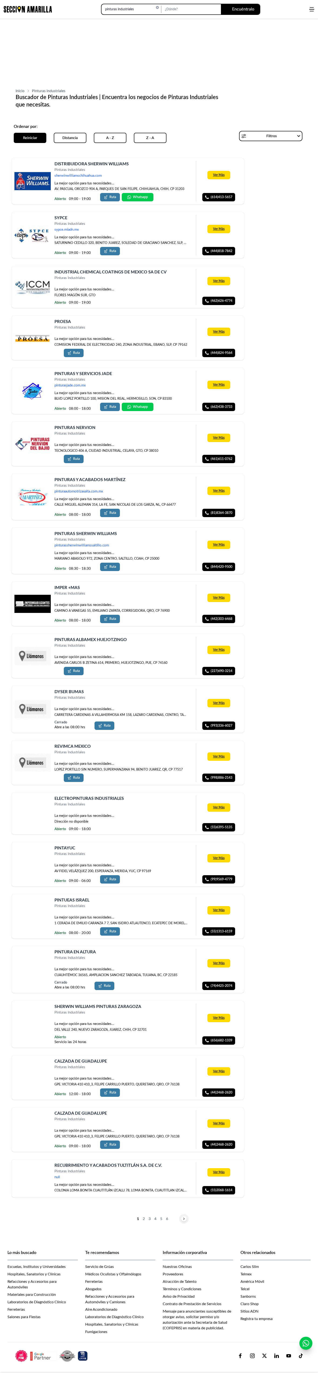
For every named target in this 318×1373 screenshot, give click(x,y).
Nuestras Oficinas (177, 1267)
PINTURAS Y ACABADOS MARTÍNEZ (89, 480)
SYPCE (60, 218)
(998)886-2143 (221, 777)
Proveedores (173, 1274)
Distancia (70, 138)
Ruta (112, 197)
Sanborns (248, 1296)
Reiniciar (30, 138)
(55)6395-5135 (221, 827)
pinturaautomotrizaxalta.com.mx (78, 491)
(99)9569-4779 (221, 879)
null (57, 1177)
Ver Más (219, 175)
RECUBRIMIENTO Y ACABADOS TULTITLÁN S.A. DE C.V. (108, 1166)
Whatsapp (140, 197)
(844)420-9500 (221, 566)
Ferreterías (16, 1309)
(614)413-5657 (221, 197)
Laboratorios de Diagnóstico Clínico (36, 1302)
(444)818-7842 (221, 251)
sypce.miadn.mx (66, 230)
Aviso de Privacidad (179, 1296)
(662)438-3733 (221, 407)
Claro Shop (249, 1304)
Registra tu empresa (256, 1319)
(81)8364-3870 (221, 513)
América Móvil (252, 1281)
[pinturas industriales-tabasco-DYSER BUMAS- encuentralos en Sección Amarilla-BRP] (32, 709)
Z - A (150, 138)
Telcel (245, 1289)
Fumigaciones (96, 1332)
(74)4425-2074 (221, 985)
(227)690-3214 (221, 671)
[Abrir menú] (311, 9)
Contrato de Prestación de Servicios (192, 1304)
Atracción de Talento (179, 1281)
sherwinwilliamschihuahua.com (78, 175)
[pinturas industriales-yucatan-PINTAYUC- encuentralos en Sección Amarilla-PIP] (32, 853)
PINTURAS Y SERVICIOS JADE (83, 374)
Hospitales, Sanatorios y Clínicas (34, 1274)
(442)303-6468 (221, 619)
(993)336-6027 (221, 725)
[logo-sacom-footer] (52, 1356)
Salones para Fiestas (24, 1317)
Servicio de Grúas (99, 1267)
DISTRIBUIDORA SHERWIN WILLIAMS (91, 164)
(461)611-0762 (221, 459)
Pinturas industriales (48, 91)
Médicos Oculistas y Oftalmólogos (113, 1274)
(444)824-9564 (221, 353)
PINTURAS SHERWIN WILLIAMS (85, 534)
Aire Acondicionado (101, 1309)
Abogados (93, 1289)
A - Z (110, 138)
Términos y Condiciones (182, 1289)
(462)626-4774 (221, 301)
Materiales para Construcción (31, 1295)
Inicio (20, 91)
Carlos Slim (249, 1267)
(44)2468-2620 (221, 1092)
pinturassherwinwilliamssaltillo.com (81, 545)
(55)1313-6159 (221, 931)
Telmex (246, 1274)
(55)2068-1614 (221, 1190)
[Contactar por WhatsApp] (305, 1343)
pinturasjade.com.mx (70, 385)
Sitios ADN (249, 1311)
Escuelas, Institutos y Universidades (36, 1267)
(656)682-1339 (221, 1040)
